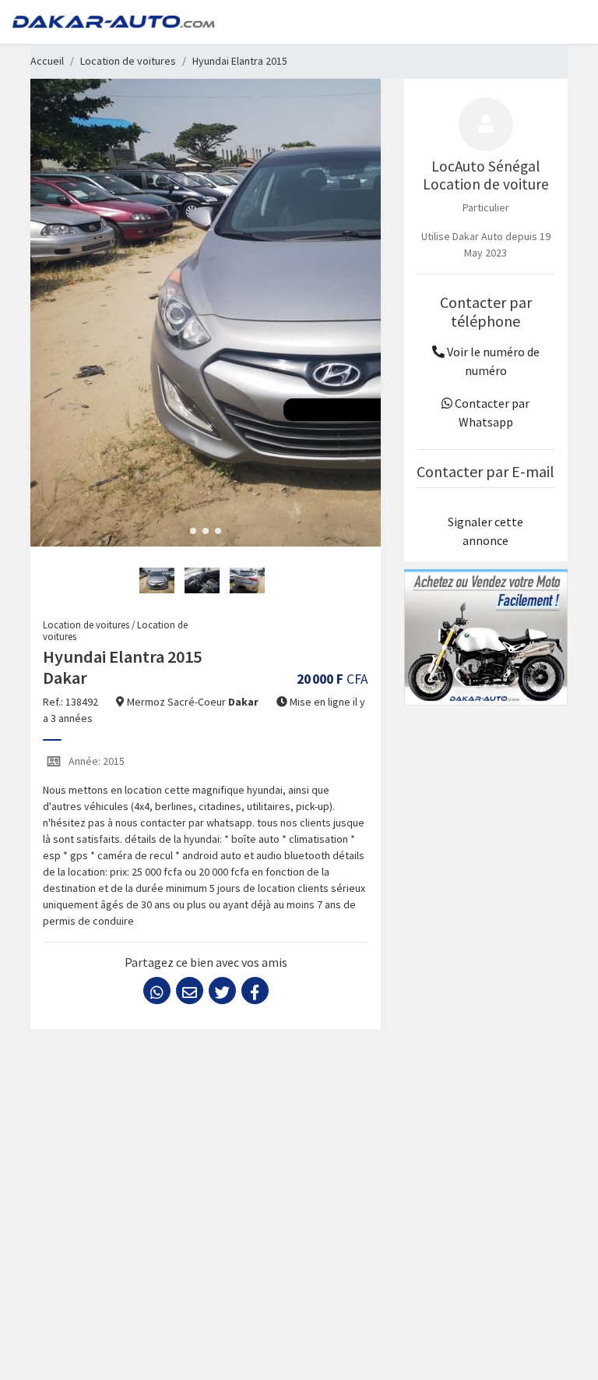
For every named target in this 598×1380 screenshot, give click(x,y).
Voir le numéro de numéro (492, 361)
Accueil (47, 61)
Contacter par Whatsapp (490, 412)
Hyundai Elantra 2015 (239, 61)
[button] (193, 531)
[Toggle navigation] (564, 21)
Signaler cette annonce (485, 531)
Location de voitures (128, 61)
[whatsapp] (157, 990)
